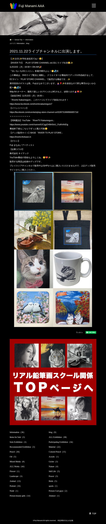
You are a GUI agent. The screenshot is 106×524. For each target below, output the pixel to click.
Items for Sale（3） (18, 437)
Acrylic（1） (54, 457)
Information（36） (17, 432)
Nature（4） (54, 466)
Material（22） (55, 447)
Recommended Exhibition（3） (23, 447)
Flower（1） (15, 471)
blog (27, 43)
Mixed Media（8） (18, 461)
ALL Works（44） (18, 466)
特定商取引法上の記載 (65, 520)
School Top (18, 40)
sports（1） (54, 486)
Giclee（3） (54, 461)
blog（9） (53, 432)
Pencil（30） (15, 452)
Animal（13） (16, 481)
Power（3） (54, 476)
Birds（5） (53, 481)
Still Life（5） (55, 471)
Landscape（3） (17, 476)
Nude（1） (14, 491)
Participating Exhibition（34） (61, 442)
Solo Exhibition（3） (19, 442)
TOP (94, 514)
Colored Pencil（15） (58, 452)
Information (29, 40)
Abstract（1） (55, 496)
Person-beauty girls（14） (21, 496)
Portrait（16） (16, 486)
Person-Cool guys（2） (59, 491)
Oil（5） (13, 457)
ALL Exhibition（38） (58, 437)
